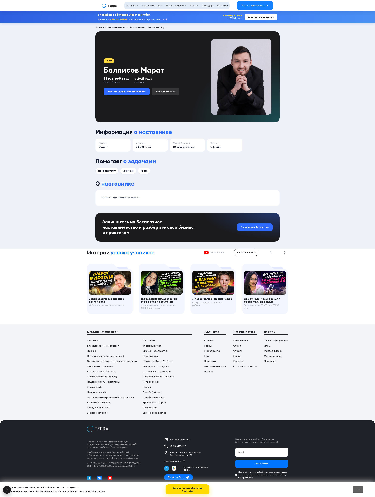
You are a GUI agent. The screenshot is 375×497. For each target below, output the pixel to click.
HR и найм (149, 340)
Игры (267, 345)
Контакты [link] (222, 5)
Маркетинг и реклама (100, 366)
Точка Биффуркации (276, 340)
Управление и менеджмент (103, 345)
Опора (237, 356)
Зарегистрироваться (253, 5)
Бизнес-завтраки (97, 412)
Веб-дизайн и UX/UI (98, 407)
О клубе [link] (130, 5)
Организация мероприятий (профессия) (110, 397)
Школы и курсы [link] (175, 5)
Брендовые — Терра (154, 402)
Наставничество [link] (150, 5)
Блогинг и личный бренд (101, 371)
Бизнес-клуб (94, 387)
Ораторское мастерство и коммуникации (112, 361)
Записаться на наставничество (127, 91)
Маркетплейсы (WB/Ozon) (158, 361)
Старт (237, 345)
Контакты (210, 361)
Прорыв (238, 361)
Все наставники (165, 91)
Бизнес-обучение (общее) (102, 376)
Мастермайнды (273, 356)
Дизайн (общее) (152, 392)
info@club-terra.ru (179, 439)
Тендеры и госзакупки (156, 366)
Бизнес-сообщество (154, 412)
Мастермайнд (151, 356)
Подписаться (262, 464)
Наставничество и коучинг (158, 376)
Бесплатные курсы (215, 366)
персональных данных (277, 472)
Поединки (270, 361)
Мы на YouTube (217, 252)
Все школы (93, 340)
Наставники (240, 340)
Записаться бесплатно (255, 227)
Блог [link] (192, 5)
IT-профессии (151, 381)
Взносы (208, 371)
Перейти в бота (176, 477)
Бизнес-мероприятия (155, 350)
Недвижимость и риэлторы (103, 381)
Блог (207, 356)
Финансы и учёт (152, 345)
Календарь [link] (207, 5)
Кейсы (208, 345)
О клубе (209, 340)
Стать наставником (245, 366)
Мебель (147, 387)
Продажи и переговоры (157, 371)
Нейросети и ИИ (97, 392)
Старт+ (237, 350)
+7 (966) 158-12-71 (178, 446)
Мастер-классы (273, 350)
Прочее (91, 350)
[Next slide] (284, 252)
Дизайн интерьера (154, 397)
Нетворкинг (150, 407)
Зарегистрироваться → (261, 17)
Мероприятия (212, 350)
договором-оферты (258, 475)
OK (358, 489)
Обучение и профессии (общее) (105, 356)
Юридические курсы (99, 402)
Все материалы (244, 252)
